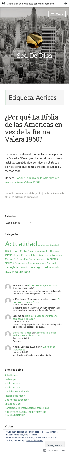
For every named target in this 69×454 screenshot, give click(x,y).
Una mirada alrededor (17, 399)
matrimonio (55, 255)
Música (9, 259)
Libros (34, 255)
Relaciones (21, 263)
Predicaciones (36, 259)
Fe (47, 251)
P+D (16, 259)
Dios (30, 251)
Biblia (39, 193)
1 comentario (31, 197)
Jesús (16, 255)
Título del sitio (13, 383)
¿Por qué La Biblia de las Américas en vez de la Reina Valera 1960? (33, 127)
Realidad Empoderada (17, 391)
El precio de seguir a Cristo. (42, 285)
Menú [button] (59, 14)
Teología (10, 267)
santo (43, 263)
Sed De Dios (34, 55)
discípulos (39, 251)
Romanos (33, 262)
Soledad (51, 263)
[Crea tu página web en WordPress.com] (34, 3)
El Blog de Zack (13, 403)
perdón (24, 259)
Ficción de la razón (15, 395)
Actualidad (30, 193)
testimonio (22, 267)
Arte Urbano (11, 375)
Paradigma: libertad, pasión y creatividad (27, 407)
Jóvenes (25, 255)
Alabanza (43, 245)
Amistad (54, 245)
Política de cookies (34, 440)
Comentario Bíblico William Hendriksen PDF (34, 334)
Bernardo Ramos (22, 332)
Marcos (43, 255)
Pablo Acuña (15, 193)
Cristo (23, 251)
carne (16, 251)
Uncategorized (39, 267)
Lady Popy (10, 379)
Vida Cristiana (21, 271)
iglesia (8, 254)
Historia (54, 251)
